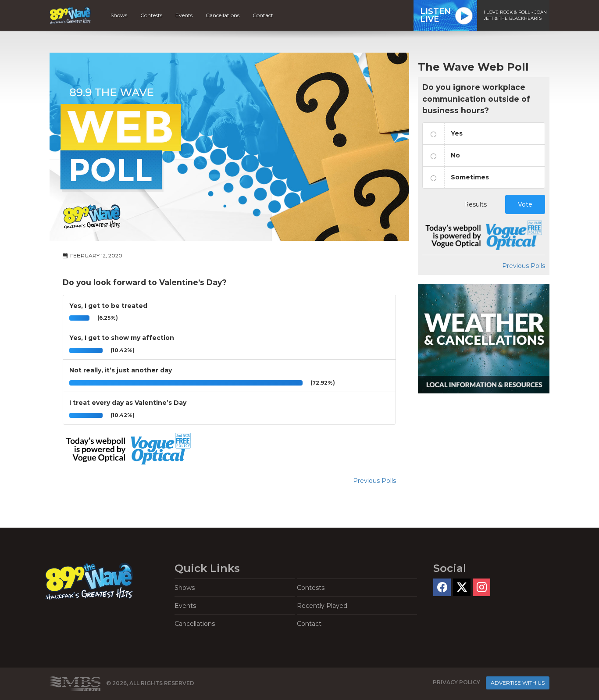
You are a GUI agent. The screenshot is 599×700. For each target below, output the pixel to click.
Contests (151, 15)
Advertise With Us (518, 682)
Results (475, 204)
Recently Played (322, 606)
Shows (119, 15)
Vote (525, 204)
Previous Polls (374, 481)
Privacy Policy (456, 682)
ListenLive (435, 15)
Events (184, 15)
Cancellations (222, 15)
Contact (263, 15)
